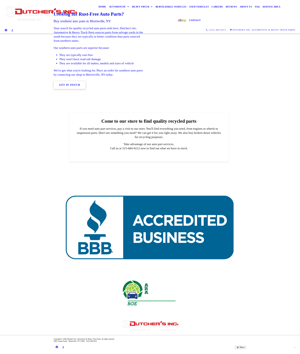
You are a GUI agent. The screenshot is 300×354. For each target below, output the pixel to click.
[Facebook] (6, 30)
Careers (217, 6)
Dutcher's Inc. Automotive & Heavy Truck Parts (263, 30)
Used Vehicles (199, 6)
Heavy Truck (140, 6)
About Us (246, 6)
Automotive (117, 6)
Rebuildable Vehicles (171, 6)
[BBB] (12, 30)
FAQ (257, 6)
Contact (195, 20)
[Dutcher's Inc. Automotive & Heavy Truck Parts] (41, 13)
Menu (241, 347)
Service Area (271, 6)
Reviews (231, 6)
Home (102, 6)
